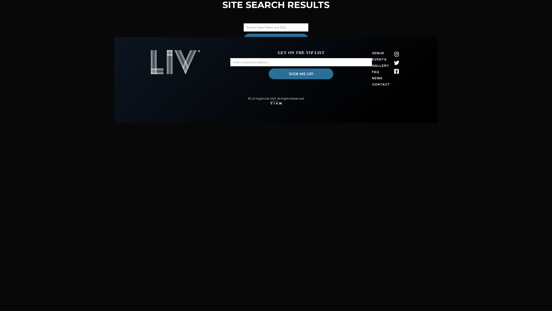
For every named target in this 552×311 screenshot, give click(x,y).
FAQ (375, 72)
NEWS (377, 78)
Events (379, 59)
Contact (381, 84)
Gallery (380, 65)
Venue (378, 53)
